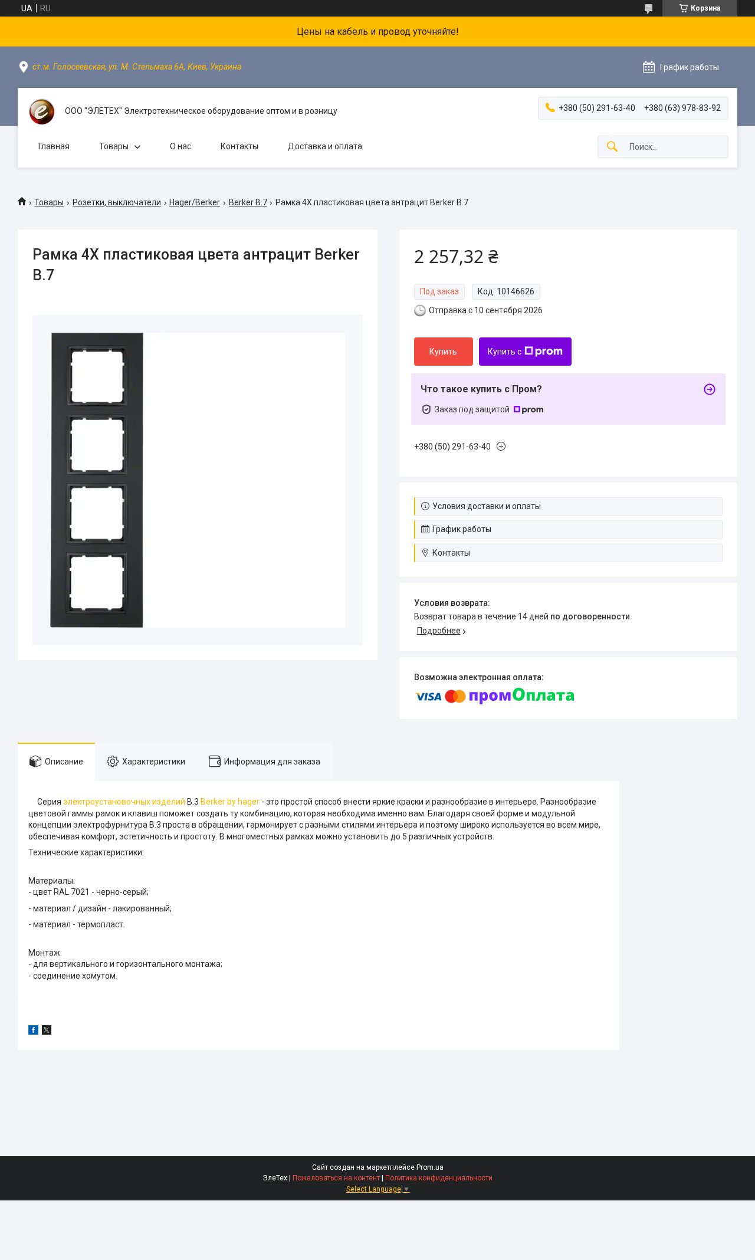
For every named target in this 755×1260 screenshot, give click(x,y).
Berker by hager (230, 801)
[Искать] (612, 147)
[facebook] (33, 1031)
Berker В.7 (248, 202)
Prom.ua (430, 1167)
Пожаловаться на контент (336, 1178)
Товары (114, 146)
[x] (46, 1031)
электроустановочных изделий (124, 801)
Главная (54, 146)
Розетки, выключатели (117, 202)
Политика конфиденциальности (439, 1178)
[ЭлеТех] (41, 111)
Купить (443, 351)
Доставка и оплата (325, 146)
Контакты (239, 146)
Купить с (504, 351)
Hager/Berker (194, 202)
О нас (180, 146)
